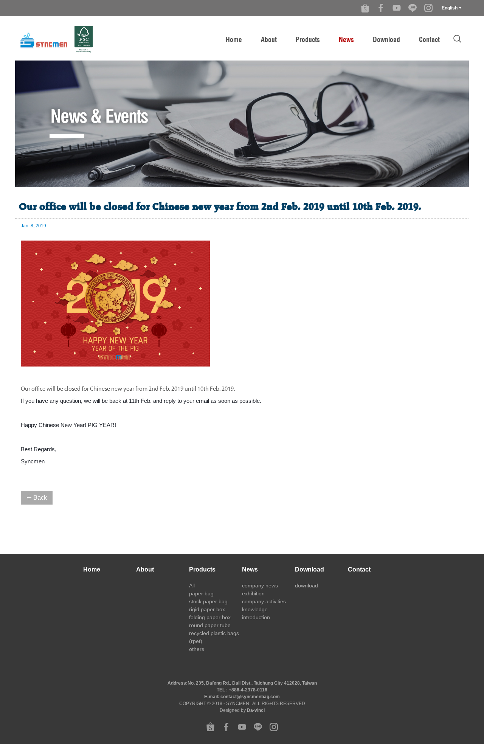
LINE (412, 8)
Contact (429, 39)
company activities (264, 601)
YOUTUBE (396, 8)
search (457, 38)
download (306, 585)
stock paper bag (208, 601)
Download (386, 39)
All (192, 585)
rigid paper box (207, 609)
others (196, 649)
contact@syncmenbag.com (250, 696)
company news (260, 585)
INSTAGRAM (428, 8)
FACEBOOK (380, 8)
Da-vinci (256, 710)
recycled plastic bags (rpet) (214, 637)
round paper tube (210, 625)
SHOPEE (365, 8)
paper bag (201, 593)
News (346, 39)
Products (308, 39)
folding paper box (210, 617)
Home (234, 39)
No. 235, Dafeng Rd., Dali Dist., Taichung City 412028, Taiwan (252, 683)
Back (40, 497)
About (269, 39)
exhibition (253, 593)
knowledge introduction (256, 613)
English (450, 8)
